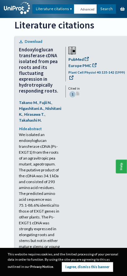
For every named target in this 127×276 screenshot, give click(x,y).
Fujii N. (45, 102)
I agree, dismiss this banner (87, 267)
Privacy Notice (41, 266)
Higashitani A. (31, 108)
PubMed (76, 59)
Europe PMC (80, 65)
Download (33, 41)
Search (106, 9)
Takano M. (28, 102)
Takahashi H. (30, 120)
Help (121, 166)
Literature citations (52, 9)
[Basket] (122, 9)
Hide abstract (30, 129)
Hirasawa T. (34, 114)
